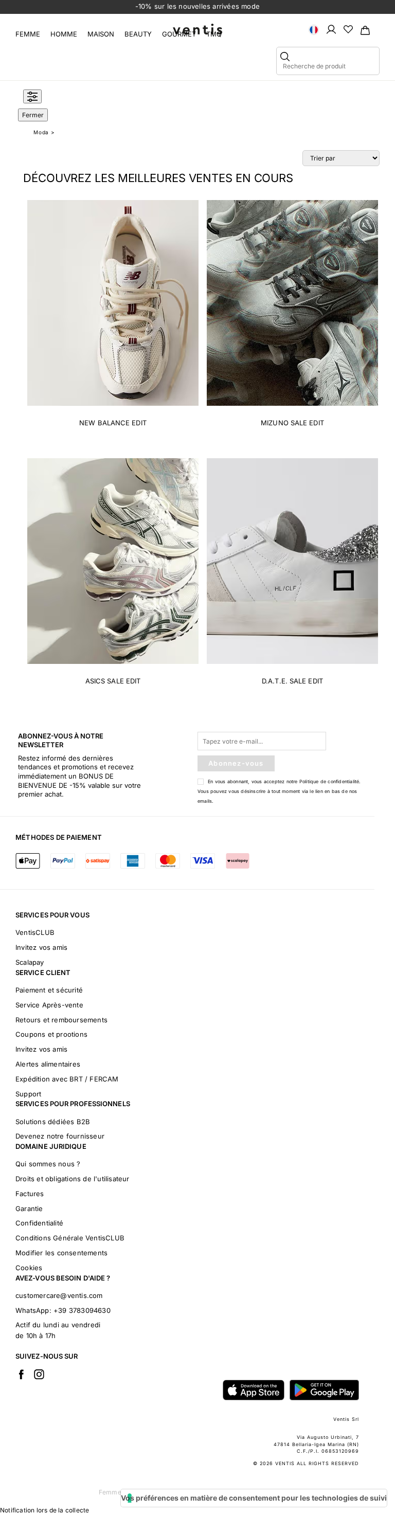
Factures (29, 1193)
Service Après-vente (49, 1005)
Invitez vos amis (41, 947)
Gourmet (179, 34)
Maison (100, 34)
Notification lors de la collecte (44, 1510)
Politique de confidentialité (329, 781)
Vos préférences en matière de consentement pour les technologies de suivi (254, 1497)
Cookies (28, 1268)
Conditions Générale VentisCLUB (69, 1238)
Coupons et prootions (51, 1034)
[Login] (331, 29)
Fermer (33, 115)
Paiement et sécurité (49, 990)
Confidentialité (39, 1223)
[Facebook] (21, 1374)
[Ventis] (197, 29)
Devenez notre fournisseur (59, 1136)
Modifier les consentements (61, 1253)
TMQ (214, 34)
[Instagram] (39, 1374)
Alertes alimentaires (47, 1064)
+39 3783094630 (82, 1310)
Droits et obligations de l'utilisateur (72, 1179)
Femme (27, 34)
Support (28, 1094)
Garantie (29, 1208)
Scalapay (29, 962)
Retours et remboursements (61, 1020)
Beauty (138, 34)
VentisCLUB (35, 932)
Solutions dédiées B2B (52, 1121)
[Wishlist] (348, 29)
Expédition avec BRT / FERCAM (67, 1079)
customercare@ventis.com (59, 1295)
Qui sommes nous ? (47, 1164)
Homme (63, 34)
